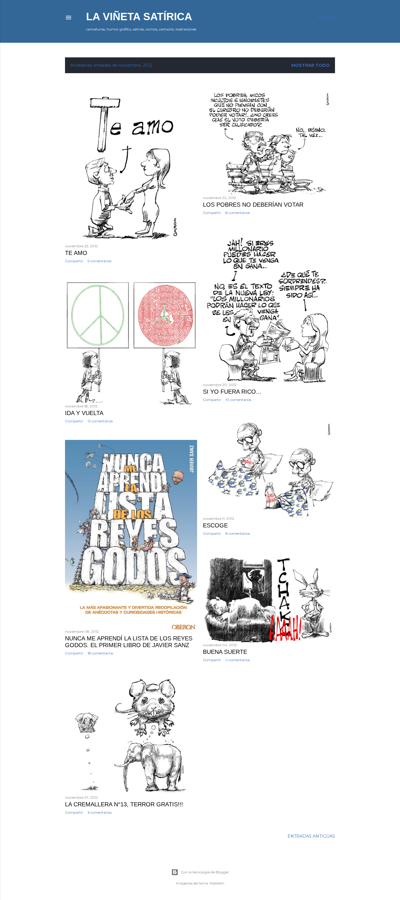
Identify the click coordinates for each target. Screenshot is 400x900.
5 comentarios (99, 261)
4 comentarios (237, 660)
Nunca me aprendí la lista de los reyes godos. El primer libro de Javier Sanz (128, 641)
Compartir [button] (74, 261)
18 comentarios (100, 653)
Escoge (215, 525)
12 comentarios (100, 421)
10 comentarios (238, 399)
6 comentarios (100, 812)
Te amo (76, 253)
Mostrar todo (310, 65)
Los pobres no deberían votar (253, 204)
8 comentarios (237, 212)
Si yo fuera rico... (232, 391)
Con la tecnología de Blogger (205, 872)
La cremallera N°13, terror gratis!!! (124, 804)
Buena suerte (225, 652)
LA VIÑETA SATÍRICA (139, 17)
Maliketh (217, 883)
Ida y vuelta (84, 413)
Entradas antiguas (311, 836)
